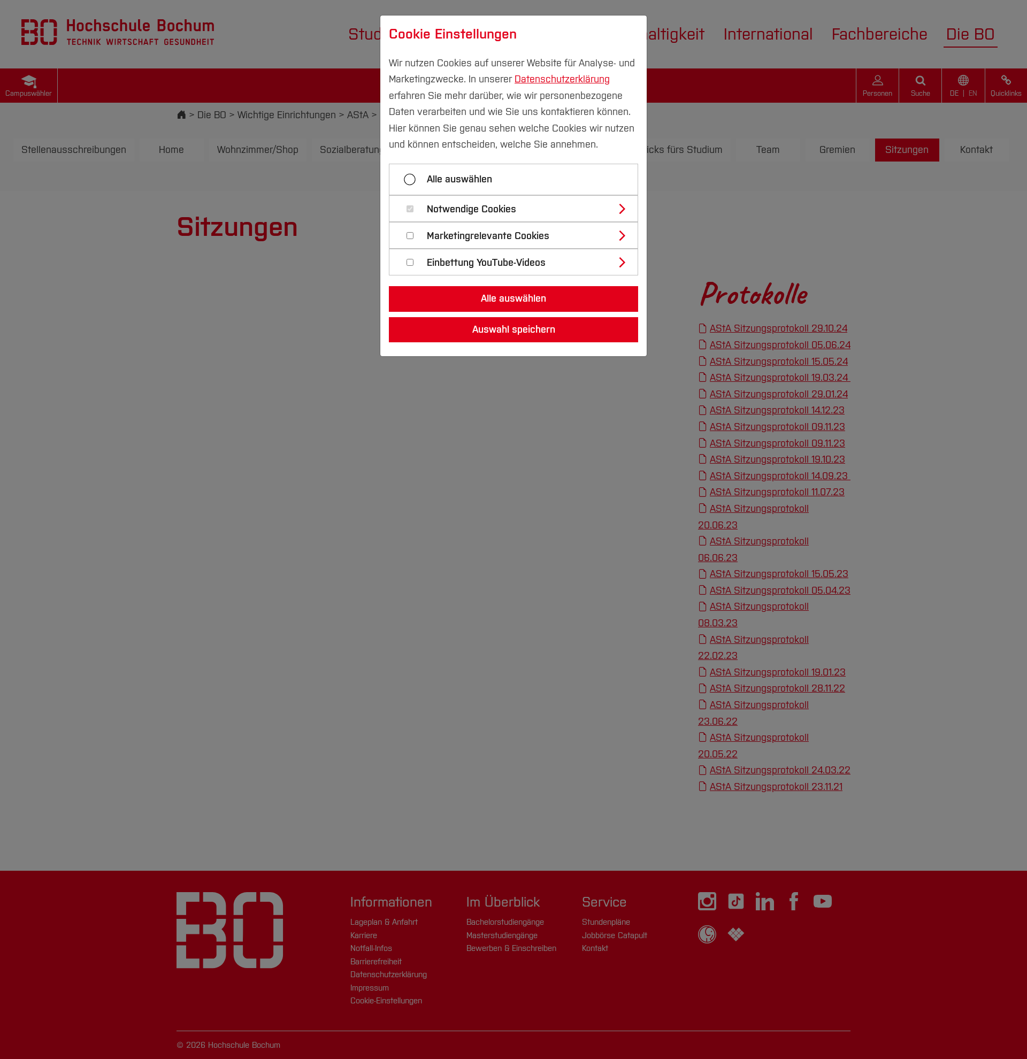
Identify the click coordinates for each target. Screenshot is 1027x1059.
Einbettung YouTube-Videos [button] (486, 262)
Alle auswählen (459, 179)
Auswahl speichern (513, 329)
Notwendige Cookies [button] (471, 209)
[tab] (518, 208)
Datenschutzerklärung (562, 79)
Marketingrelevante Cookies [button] (488, 236)
